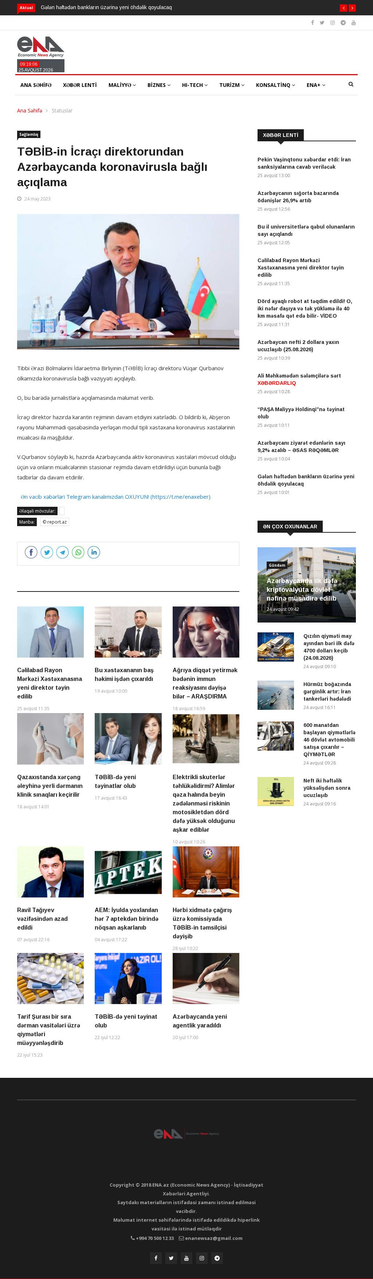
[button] (343, 8)
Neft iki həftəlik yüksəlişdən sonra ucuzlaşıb (326, 788)
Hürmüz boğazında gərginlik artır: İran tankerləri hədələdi (327, 691)
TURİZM (230, 84)
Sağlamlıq (28, 134)
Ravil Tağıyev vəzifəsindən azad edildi (42, 919)
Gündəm (277, 565)
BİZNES (157, 84)
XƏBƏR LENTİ (80, 84)
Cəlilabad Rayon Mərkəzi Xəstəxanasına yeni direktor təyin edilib (301, 267)
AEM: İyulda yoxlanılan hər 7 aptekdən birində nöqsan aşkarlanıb (126, 919)
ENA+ (314, 84)
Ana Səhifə (29, 110)
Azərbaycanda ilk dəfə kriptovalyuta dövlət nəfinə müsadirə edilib (302, 589)
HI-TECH (193, 84)
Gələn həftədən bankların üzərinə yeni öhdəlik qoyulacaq (106, 7)
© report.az (55, 522)
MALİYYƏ (121, 84)
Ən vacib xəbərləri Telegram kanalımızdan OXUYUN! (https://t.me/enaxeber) (116, 496)
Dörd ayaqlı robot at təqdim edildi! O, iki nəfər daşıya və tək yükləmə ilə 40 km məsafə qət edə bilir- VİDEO (305, 308)
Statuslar (62, 110)
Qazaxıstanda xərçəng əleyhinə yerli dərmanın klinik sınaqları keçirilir (50, 786)
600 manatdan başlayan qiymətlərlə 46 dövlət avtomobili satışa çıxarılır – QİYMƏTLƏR (329, 739)
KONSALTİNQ (274, 84)
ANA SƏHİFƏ (35, 84)
